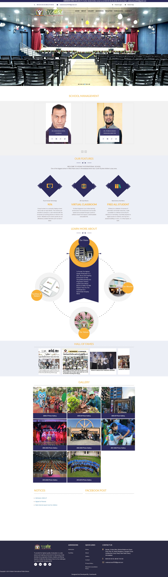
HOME (77, 11)
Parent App (131, 4)
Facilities (108, 11)
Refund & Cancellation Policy (91, 567)
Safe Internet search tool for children (46, 505)
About (83, 11)
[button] (78, 84)
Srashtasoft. (93, 574)
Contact (128, 11)
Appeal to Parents (40, 501)
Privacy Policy (89, 563)
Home (87, 549)
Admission (100, 11)
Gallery (91, 11)
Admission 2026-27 (41, 498)
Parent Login (118, 4)
